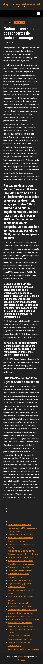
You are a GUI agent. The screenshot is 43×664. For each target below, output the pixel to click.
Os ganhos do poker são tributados (20, 534)
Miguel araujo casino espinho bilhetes (21, 551)
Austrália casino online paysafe (19, 616)
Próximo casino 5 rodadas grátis (19, 636)
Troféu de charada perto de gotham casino (23, 619)
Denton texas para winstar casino (20, 580)
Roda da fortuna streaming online (20, 606)
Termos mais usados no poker (19, 603)
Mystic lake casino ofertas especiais (21, 564)
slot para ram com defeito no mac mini (21, 4)
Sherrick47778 (20, 22)
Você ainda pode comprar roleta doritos (22, 610)
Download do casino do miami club (20, 626)
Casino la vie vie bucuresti (17, 541)
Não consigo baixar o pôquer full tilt (20, 557)
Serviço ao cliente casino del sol (19, 525)
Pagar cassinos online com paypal (20, 639)
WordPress (24, 657)
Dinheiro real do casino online (18, 574)
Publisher (9, 43)
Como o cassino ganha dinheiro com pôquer (23, 649)
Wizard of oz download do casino (20, 623)
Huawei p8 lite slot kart (16, 587)
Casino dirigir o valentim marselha (20, 570)
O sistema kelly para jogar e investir (20, 613)
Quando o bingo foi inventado (18, 567)
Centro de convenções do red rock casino (23, 554)
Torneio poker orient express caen (20, 538)
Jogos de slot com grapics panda (20, 584)
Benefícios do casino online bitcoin (20, 561)
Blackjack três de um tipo (17, 577)
